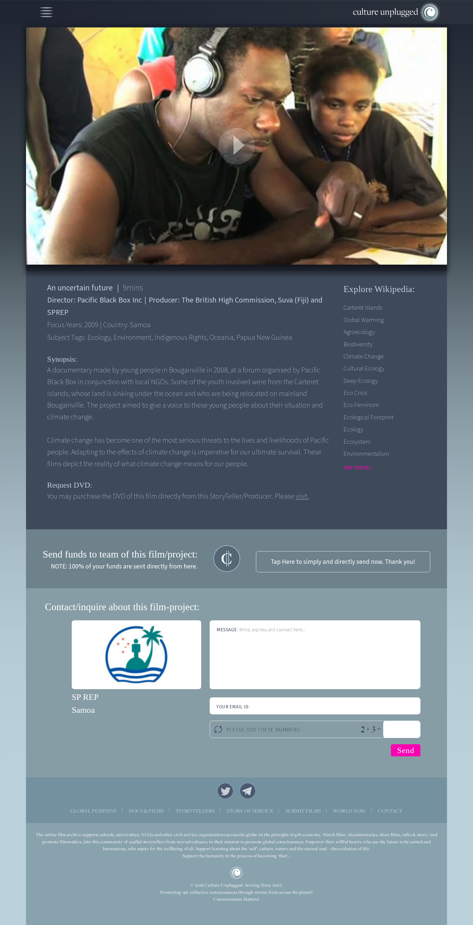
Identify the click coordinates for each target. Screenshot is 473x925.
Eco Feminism (361, 404)
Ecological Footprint (369, 417)
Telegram (248, 791)
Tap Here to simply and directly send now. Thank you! (343, 561)
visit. (302, 496)
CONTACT (390, 810)
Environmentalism (366, 453)
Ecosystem (357, 441)
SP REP (85, 697)
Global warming (364, 319)
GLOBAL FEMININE (93, 810)
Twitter (225, 791)
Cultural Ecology (364, 368)
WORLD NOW (349, 810)
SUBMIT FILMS (303, 810)
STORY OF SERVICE (250, 810)
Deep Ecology (361, 380)
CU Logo (236, 873)
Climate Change (363, 356)
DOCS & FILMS (146, 810)
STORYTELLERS (195, 810)
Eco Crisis (355, 392)
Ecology (354, 429)
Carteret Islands (363, 307)
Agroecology (359, 331)
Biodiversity (358, 344)
